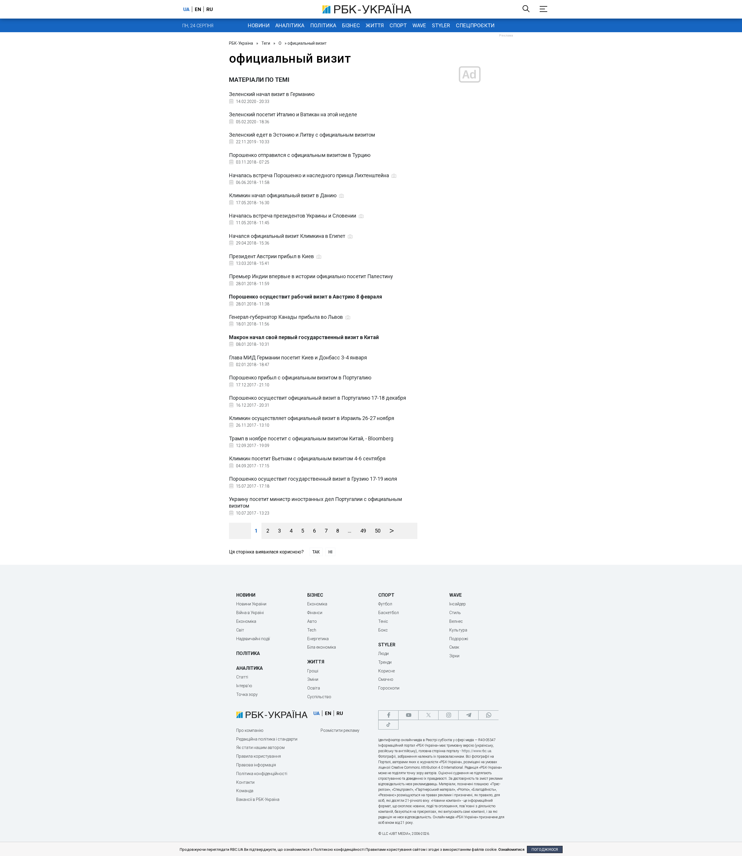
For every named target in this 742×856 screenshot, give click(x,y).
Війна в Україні (250, 612)
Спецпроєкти (475, 25)
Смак (454, 647)
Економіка (246, 621)
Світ (240, 630)
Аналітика (289, 25)
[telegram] (468, 715)
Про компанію (249, 730)
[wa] (488, 715)
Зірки (454, 656)
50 (378, 531)
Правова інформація (256, 765)
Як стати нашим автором (260, 747)
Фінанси (314, 612)
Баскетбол (388, 612)
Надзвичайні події (253, 638)
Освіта (313, 688)
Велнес (456, 621)
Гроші (312, 671)
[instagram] (448, 715)
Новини (259, 25)
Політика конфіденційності (261, 773)
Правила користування (258, 756)
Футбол (385, 604)
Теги (265, 43)
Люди (383, 653)
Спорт (398, 25)
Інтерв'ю (244, 685)
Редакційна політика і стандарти (266, 739)
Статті (242, 677)
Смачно (385, 679)
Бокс (383, 630)
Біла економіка (321, 647)
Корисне (386, 671)
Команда (244, 790)
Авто (312, 621)
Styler (441, 25)
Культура (458, 630)
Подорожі (458, 638)
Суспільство (319, 696)
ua (186, 9)
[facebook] (388, 715)
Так (316, 552)
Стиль (455, 612)
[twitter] (428, 715)
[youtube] (408, 715)
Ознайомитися (511, 849)
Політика (323, 25)
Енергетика (318, 638)
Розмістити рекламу (340, 730)
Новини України (251, 604)
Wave (419, 25)
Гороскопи (388, 688)
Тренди (385, 662)
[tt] (388, 725)
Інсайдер (457, 604)
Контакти (245, 782)
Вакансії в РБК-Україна (257, 799)
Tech (311, 630)
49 (363, 531)
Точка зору (247, 694)
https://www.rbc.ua (476, 751)
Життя (375, 25)
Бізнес (351, 25)
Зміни (312, 679)
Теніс (383, 621)
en (198, 9)
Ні (330, 552)
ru (209, 9)
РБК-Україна (241, 43)
